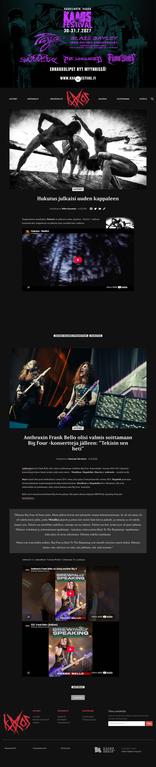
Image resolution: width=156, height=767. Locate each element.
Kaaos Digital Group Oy (131, 751)
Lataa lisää (78, 697)
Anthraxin (27, 468)
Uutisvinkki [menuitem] (123, 99)
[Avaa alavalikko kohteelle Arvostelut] (65, 99)
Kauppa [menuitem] (103, 99)
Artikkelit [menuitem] (33, 99)
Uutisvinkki (88, 717)
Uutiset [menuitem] (13, 99)
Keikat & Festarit (41, 719)
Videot (36, 722)
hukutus (96, 336)
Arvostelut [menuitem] (56, 99)
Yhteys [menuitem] (143, 99)
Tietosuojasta (89, 719)
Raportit (61, 717)
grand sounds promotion (71, 336)
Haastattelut (63, 722)
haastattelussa (28, 497)
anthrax (78, 687)
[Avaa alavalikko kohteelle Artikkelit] (40, 99)
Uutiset (78, 189)
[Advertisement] (78, 311)
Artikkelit (62, 719)
